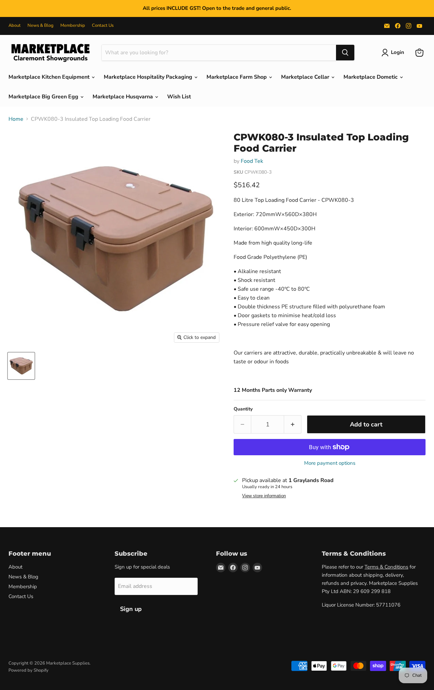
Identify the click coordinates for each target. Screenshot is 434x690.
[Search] (345, 52)
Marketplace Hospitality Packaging (149, 77)
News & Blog (40, 25)
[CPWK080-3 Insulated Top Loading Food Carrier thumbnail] (21, 365)
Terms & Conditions (386, 566)
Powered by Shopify (28, 670)
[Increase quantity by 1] (292, 424)
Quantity (243, 409)
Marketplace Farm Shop (237, 77)
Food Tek (252, 161)
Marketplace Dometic (371, 77)
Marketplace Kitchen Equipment (49, 77)
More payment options (329, 463)
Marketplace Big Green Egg (44, 96)
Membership (72, 25)
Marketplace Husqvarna (123, 96)
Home (15, 119)
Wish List (179, 96)
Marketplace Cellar (306, 77)
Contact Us (103, 25)
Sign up (131, 609)
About (14, 25)
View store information (264, 496)
